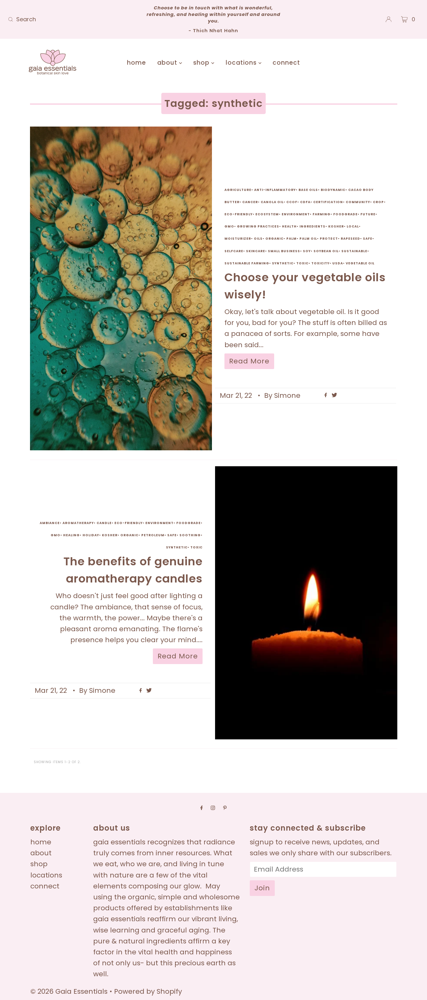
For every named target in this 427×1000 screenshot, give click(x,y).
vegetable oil (360, 263)
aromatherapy (78, 523)
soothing (190, 535)
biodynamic (333, 190)
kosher (336, 226)
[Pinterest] (225, 807)
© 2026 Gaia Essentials (69, 991)
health (289, 226)
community (358, 202)
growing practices (258, 226)
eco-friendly (238, 214)
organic (274, 238)
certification (328, 202)
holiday (91, 535)
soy (307, 251)
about (168, 62)
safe (367, 238)
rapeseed (350, 238)
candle (104, 523)
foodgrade (345, 214)
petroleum (152, 535)
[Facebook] (201, 807)
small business (284, 251)
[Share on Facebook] (326, 395)
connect (286, 62)
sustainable (354, 251)
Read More (249, 361)
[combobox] (73, 19)
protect (329, 238)
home (136, 62)
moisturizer (237, 238)
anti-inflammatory (275, 190)
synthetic (283, 263)
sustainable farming (246, 263)
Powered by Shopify (148, 991)
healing (71, 535)
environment (296, 214)
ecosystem (267, 214)
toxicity (320, 263)
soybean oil (326, 251)
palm (291, 238)
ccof (291, 202)
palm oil (308, 238)
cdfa (305, 202)
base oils (308, 190)
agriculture (237, 190)
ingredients (312, 226)
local (353, 226)
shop (202, 62)
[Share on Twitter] (334, 395)
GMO (229, 226)
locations (242, 62)
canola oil (272, 202)
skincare (255, 251)
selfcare (233, 251)
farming (321, 214)
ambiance (50, 523)
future (367, 214)
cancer (250, 202)
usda (337, 263)
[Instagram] (213, 807)
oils (258, 238)
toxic (302, 263)
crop (378, 202)
